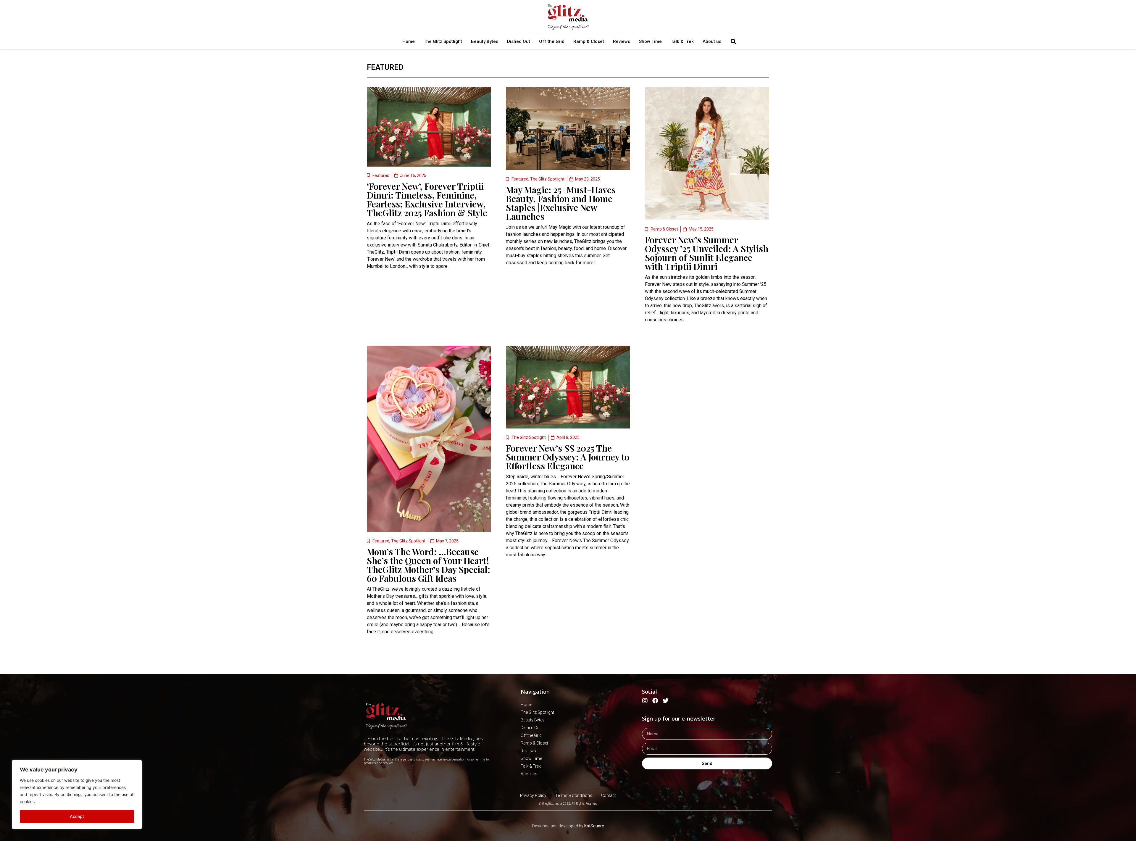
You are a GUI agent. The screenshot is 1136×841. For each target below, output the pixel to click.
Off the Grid (551, 41)
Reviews (621, 41)
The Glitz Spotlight (443, 41)
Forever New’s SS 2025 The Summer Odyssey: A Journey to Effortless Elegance (567, 457)
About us (712, 41)
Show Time (650, 41)
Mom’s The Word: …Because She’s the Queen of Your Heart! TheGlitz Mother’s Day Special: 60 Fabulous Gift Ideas (428, 565)
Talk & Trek (682, 41)
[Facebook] (655, 701)
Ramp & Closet (588, 41)
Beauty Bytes (484, 41)
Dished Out (518, 41)
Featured (385, 67)
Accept (77, 816)
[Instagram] (645, 701)
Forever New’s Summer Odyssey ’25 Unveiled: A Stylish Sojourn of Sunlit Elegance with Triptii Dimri (706, 253)
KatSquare (594, 826)
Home (408, 41)
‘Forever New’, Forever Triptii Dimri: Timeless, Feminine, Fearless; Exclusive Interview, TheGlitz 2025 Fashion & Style (427, 199)
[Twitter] (666, 701)
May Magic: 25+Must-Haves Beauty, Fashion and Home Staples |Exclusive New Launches (561, 203)
